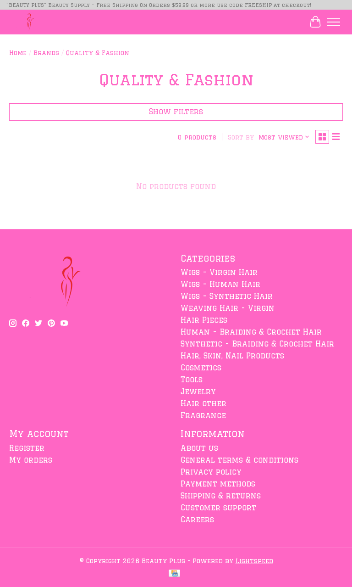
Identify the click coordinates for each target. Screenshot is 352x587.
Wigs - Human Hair (220, 284)
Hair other (203, 403)
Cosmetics (201, 367)
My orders (30, 460)
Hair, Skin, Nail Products (232, 356)
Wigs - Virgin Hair (219, 272)
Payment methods (218, 484)
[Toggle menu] (333, 22)
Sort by (241, 137)
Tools (192, 379)
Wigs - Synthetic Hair (227, 296)
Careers (197, 519)
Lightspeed (254, 560)
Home (18, 52)
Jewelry (198, 391)
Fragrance (203, 415)
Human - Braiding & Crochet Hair (251, 332)
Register (26, 448)
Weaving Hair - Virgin (228, 308)
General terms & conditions (239, 460)
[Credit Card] (174, 574)
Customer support (218, 507)
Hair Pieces (204, 320)
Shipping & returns (221, 496)
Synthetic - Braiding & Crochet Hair (257, 344)
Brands (46, 52)
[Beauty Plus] (28, 21)
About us (199, 448)
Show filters (176, 111)
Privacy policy (211, 472)
